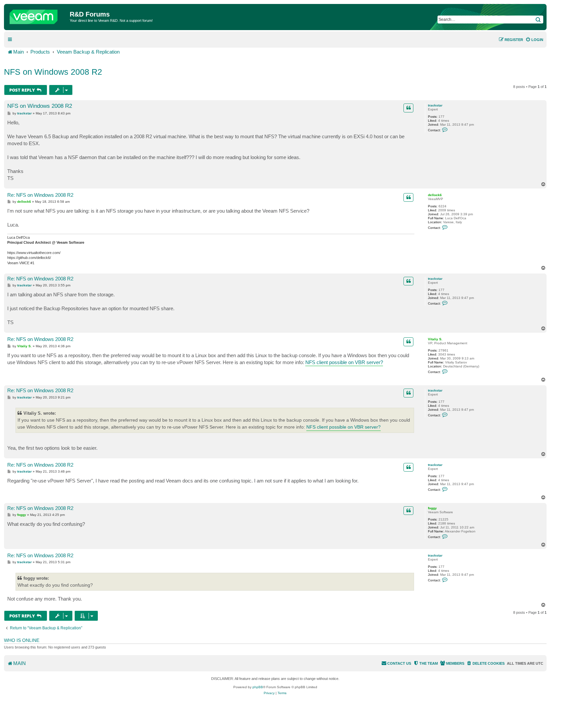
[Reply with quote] (408, 108)
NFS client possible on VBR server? (344, 362)
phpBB (257, 687)
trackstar (435, 105)
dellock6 (435, 195)
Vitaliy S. (435, 339)
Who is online (21, 640)
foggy (432, 508)
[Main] (38, 15)
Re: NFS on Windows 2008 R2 (40, 195)
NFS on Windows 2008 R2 (53, 71)
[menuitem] (534, 40)
